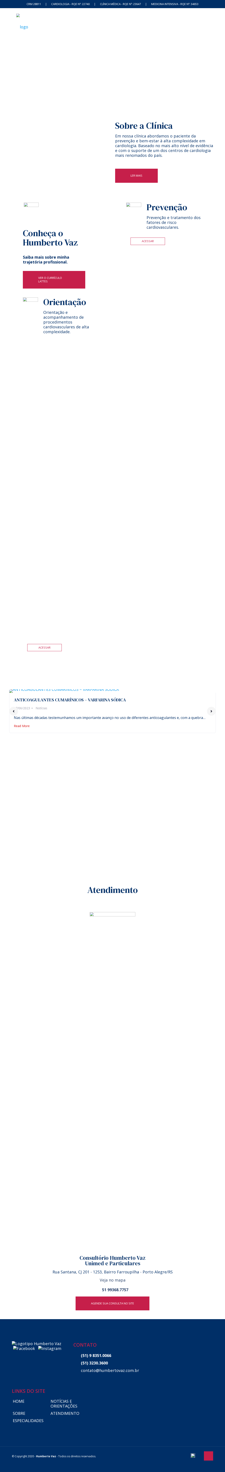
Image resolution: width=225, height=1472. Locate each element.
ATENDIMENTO (65, 1413)
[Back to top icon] (208, 1456)
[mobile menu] (206, 26)
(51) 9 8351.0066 (96, 1355)
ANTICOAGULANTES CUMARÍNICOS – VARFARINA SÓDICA (70, 700)
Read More (22, 726)
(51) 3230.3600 (94, 1362)
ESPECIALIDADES (28, 1420)
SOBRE (19, 1413)
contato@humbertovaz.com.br (108, 1370)
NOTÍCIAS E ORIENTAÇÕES (64, 1404)
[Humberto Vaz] (22, 26)
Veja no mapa (112, 1280)
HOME (18, 1401)
